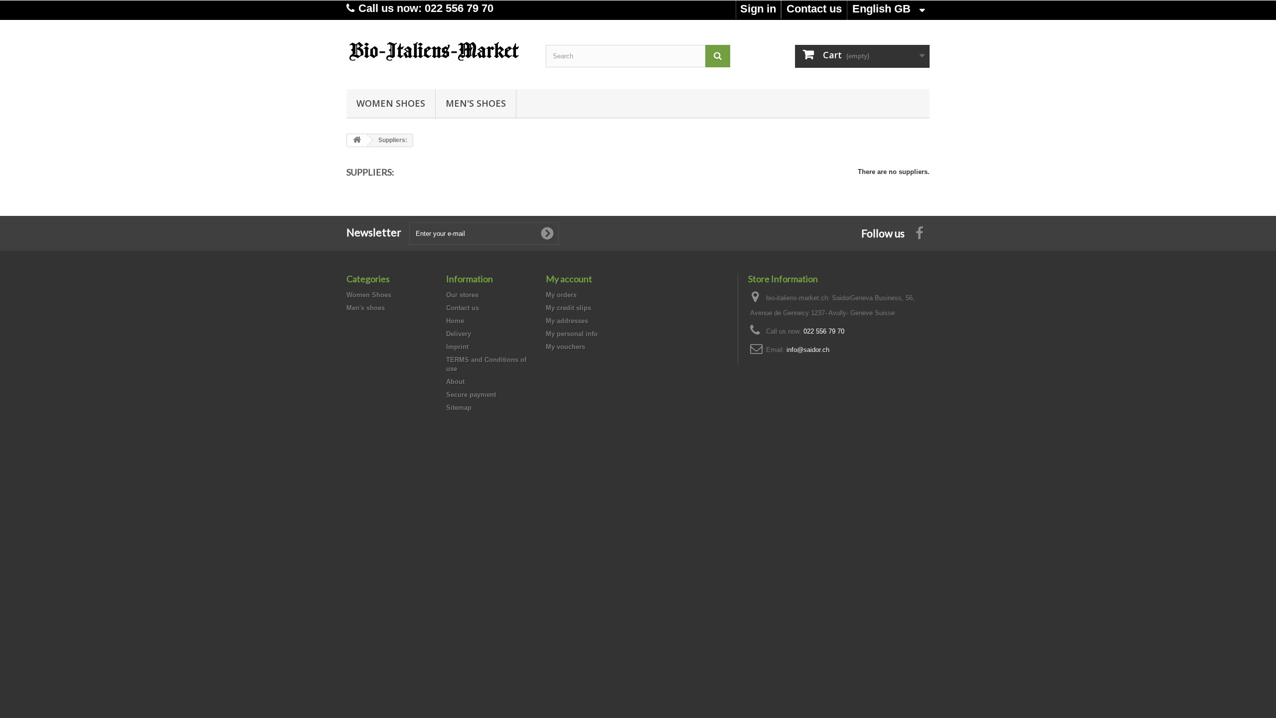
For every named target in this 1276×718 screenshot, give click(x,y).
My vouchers (565, 347)
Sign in (758, 8)
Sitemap (459, 407)
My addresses (567, 321)
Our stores (462, 295)
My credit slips (568, 308)
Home (455, 321)
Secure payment (471, 394)
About (455, 381)
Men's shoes (476, 103)
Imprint (457, 347)
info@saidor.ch (808, 350)
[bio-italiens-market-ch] (438, 52)
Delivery (458, 334)
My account (569, 278)
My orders (561, 295)
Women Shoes (390, 103)
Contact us (814, 8)
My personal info (572, 334)
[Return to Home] (356, 140)
